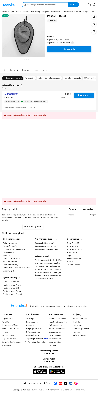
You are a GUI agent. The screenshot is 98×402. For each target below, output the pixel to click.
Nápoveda (53, 345)
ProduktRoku (77, 325)
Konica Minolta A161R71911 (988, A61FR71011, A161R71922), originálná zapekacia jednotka (49, 272)
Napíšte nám (49, 353)
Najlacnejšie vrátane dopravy (49, 78)
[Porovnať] (93, 16)
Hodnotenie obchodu (72, 78)
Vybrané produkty (43, 256)
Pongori (93, 215)
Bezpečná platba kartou (34, 339)
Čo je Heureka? (7, 318)
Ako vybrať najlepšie (44, 239)
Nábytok (70, 262)
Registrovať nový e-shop (58, 322)
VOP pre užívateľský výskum (35, 342)
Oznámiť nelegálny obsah (11, 342)
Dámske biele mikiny (10, 265)
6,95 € (68, 94)
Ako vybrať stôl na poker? (44, 243)
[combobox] (45, 4)
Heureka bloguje (8, 335)
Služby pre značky (55, 332)
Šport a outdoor (16, 12)
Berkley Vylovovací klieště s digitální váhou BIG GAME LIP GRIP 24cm (49, 260)
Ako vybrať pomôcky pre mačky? (47, 249)
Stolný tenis (45, 12)
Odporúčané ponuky (14, 78)
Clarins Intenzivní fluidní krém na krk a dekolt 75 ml (49, 266)
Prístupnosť (6, 345)
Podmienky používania (10, 325)
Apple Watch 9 (72, 246)
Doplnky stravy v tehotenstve (14, 249)
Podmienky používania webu (74, 390)
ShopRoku (76, 322)
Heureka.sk (5, 12)
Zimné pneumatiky (74, 258)
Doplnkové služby (40, 101)
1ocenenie (28, 101)
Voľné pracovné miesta (10, 328)
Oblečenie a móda (73, 265)
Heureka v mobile (31, 322)
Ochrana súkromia (32, 335)
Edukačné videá (55, 342)
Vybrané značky (10, 277)
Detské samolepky (10, 243)
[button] (14, 70)
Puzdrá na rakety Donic (11, 282)
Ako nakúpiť (29, 318)
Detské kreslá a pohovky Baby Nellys (16, 268)
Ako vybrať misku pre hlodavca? (46, 246)
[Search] (5, 70)
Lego (69, 255)
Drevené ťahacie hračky (12, 258)
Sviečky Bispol (8, 271)
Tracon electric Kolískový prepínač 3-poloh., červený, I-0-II (49, 263)
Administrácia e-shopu (57, 318)
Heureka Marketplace (57, 328)
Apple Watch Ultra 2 (74, 249)
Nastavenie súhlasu (32, 332)
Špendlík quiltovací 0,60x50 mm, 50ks (48, 276)
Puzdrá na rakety (56, 12)
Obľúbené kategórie (12, 239)
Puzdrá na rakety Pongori (72, 12)
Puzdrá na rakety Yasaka (12, 285)
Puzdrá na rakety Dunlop (12, 291)
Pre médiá (5, 332)
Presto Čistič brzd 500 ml (44, 279)
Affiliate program (55, 339)
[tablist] (39, 70)
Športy (25, 12)
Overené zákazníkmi (80, 318)
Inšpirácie (76, 332)
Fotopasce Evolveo (10, 262)
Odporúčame (73, 239)
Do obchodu (84, 95)
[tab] (14, 70)
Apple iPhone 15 (73, 243)
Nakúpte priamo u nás (33, 328)
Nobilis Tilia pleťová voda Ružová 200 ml (49, 269)
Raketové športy (35, 12)
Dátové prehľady (55, 335)
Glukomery (7, 255)
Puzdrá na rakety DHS (11, 288)
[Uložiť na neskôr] (93, 31)
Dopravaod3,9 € (65, 97)
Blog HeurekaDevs (9, 339)
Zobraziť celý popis (33, 226)
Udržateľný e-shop (80, 335)
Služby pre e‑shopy (56, 325)
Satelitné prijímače (10, 246)
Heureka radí (30, 325)
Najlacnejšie (30, 78)
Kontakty (5, 322)
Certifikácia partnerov (81, 328)
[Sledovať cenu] (93, 24)
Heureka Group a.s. (38, 390)
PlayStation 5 (72, 252)
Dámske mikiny (8, 252)
